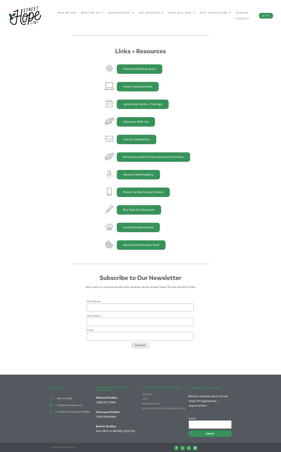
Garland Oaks (119, 12)
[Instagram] (182, 448)
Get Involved (149, 12)
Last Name (94, 315)
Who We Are (67, 12)
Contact (242, 18)
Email (90, 329)
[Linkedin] (195, 448)
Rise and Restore (213, 12)
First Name (94, 301)
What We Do (90, 12)
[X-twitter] (189, 448)
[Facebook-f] (176, 448)
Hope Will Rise (180, 12)
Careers (242, 12)
